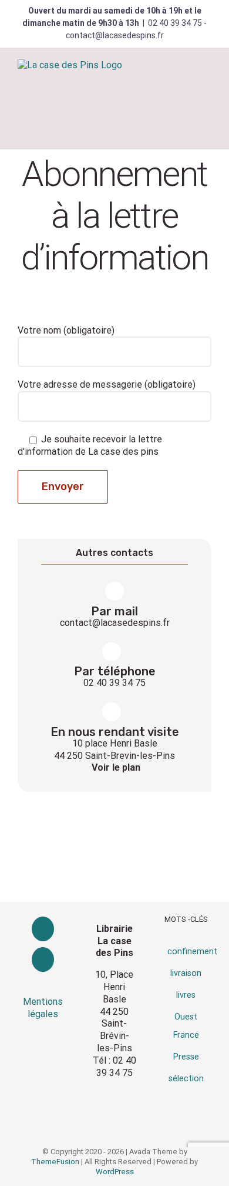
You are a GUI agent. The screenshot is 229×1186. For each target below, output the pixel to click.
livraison (185, 973)
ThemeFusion (55, 1161)
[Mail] (43, 959)
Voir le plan (116, 767)
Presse (186, 1057)
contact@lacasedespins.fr (115, 622)
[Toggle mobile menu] (206, 79)
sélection (186, 1079)
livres (186, 995)
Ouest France (186, 1026)
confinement (192, 952)
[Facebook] (43, 929)
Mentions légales (43, 1008)
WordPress (115, 1171)
